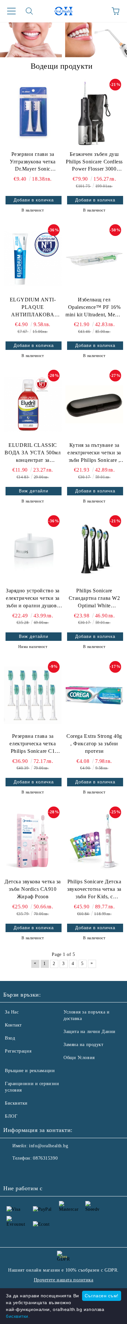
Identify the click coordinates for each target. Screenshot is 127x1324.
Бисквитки (16, 1103)
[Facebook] (12, 1171)
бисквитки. (18, 1316)
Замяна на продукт (84, 1044)
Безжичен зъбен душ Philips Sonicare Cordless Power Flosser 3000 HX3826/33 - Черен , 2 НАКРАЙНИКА (94, 162)
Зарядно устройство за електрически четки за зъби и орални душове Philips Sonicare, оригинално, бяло (33, 599)
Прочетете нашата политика (63, 1279)
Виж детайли (33, 491)
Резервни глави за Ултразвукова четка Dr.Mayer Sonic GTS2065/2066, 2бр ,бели (33, 162)
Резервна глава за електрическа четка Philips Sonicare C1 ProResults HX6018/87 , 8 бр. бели (32, 744)
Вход (10, 1038)
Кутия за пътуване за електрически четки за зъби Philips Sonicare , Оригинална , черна (94, 453)
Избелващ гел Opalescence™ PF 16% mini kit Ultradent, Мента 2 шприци (94, 308)
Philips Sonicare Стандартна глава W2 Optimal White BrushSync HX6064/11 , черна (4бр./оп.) (94, 599)
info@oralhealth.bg (48, 1145)
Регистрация (18, 1051)
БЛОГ (11, 1116)
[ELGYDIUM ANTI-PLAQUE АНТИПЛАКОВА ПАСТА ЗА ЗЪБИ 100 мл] (33, 258)
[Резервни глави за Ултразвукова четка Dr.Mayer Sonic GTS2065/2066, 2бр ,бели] (33, 113)
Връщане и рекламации (30, 1070)
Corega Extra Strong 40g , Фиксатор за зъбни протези (94, 743)
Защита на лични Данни (90, 1031)
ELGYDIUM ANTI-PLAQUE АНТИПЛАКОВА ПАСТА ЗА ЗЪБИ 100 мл (33, 308)
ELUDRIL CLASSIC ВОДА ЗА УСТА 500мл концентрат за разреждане (33, 453)
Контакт (13, 1025)
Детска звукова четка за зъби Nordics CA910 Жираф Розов (33, 889)
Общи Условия (79, 1057)
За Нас (12, 1012)
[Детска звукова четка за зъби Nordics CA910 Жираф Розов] (33, 841)
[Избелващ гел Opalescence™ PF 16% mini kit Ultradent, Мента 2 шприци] (94, 258)
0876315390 (45, 1158)
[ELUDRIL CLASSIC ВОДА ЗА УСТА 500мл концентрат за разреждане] (33, 404)
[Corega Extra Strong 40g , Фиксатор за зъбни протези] (94, 695)
